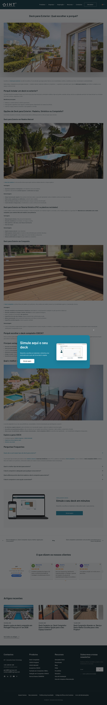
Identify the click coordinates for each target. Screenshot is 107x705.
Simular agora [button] (27, 361)
